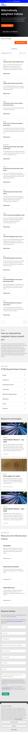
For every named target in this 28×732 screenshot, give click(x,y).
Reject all (14, 726)
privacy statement (6, 688)
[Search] (24, 4)
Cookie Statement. (18, 719)
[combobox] (14, 651)
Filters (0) (15, 48)
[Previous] (3, 322)
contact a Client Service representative (13, 621)
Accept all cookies (14, 722)
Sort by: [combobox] (22, 53)
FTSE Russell (16, 1)
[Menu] (26, 4)
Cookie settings (14, 729)
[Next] (25, 322)
